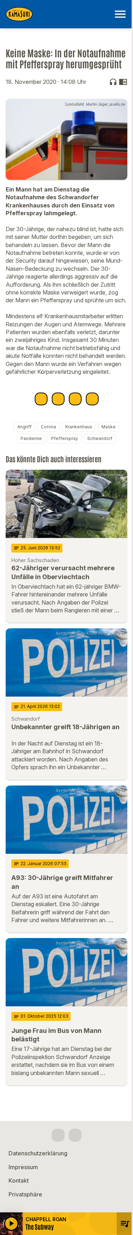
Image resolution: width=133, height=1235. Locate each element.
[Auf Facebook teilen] (41, 399)
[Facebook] (58, 1135)
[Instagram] (75, 1135)
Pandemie (31, 438)
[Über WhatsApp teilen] (75, 399)
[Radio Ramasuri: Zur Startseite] (58, 14)
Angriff (24, 426)
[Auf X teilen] (58, 399)
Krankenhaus (78, 426)
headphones (113, 82)
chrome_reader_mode (123, 82)
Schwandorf (99, 438)
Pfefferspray (64, 438)
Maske (108, 426)
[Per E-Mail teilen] (92, 399)
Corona (48, 426)
